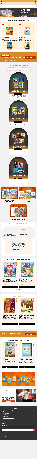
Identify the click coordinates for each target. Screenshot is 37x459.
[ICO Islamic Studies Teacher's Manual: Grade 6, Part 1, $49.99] (27, 305)
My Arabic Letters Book (23, 279)
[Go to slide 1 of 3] (17, 16)
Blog (5, 436)
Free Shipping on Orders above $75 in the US (18, 1)
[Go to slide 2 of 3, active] (18, 16)
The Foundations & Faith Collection (18, 146)
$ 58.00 (18, 178)
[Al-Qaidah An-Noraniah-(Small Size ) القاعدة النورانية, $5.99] (27, 349)
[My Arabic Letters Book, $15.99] (27, 269)
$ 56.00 (18, 149)
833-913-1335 (5, 416)
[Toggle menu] (2, 4)
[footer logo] (18, 408)
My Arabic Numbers (6, 279)
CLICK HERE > (30, 57)
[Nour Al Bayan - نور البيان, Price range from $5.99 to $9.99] (10, 349)
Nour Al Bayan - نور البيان (6, 359)
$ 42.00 (18, 94)
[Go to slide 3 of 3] (19, 16)
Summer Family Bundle (18, 176)
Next (36, 12)
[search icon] (35, 6)
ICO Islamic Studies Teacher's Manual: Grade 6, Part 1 (26, 316)
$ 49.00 (18, 122)
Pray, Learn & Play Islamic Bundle (18, 119)
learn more (8, 401)
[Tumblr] (7, 432)
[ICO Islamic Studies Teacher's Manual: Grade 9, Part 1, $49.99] (10, 305)
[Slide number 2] (18, 12)
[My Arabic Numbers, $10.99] (10, 269)
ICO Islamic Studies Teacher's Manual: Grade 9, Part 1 (9, 316)
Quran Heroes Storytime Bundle (18, 91)
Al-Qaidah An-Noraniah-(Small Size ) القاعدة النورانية (26, 360)
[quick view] (16, 263)
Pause (2, 16)
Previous (0, 12)
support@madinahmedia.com (8, 418)
